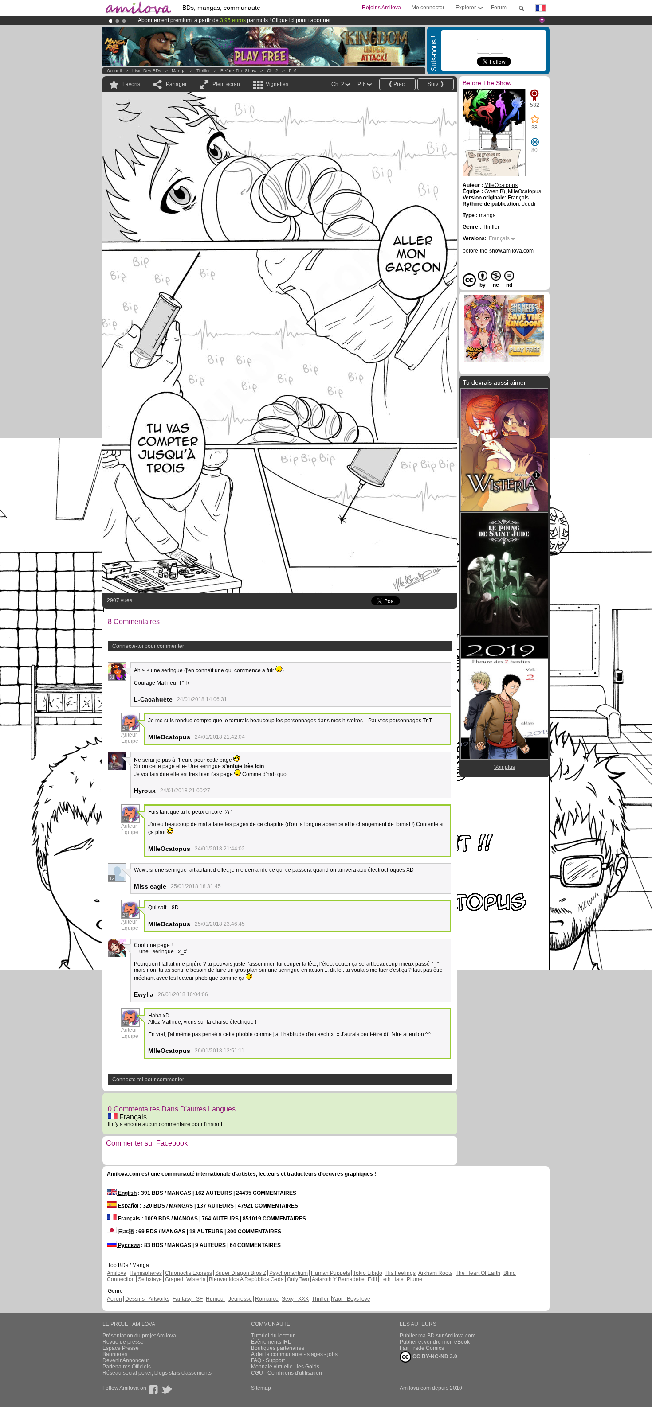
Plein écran (226, 84)
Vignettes (277, 84)
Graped (174, 1279)
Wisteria (196, 1279)
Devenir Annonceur (125, 1360)
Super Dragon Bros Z (240, 1273)
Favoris (131, 84)
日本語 (125, 1231)
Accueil (114, 70)
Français (132, 1117)
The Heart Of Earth (478, 1273)
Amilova (116, 1273)
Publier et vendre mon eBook (435, 1342)
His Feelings (400, 1273)
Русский (128, 1245)
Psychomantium (288, 1273)
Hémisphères (146, 1273)
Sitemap (261, 1388)
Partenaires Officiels (126, 1367)
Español (127, 1206)
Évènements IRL (271, 1342)
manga (179, 70)
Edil (372, 1279)
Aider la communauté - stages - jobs (294, 1354)
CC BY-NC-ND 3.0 (434, 1356)
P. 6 (293, 70)
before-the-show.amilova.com (498, 251)
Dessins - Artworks (147, 1299)
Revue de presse (123, 1342)
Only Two (298, 1279)
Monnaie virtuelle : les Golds (285, 1367)
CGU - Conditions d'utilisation (286, 1373)
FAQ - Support (268, 1360)
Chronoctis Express (188, 1273)
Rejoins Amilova (381, 7)
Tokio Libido (367, 1273)
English (127, 1193)
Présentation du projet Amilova (139, 1336)
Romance (267, 1299)
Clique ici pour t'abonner (301, 20)
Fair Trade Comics (422, 1348)
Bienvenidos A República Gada (246, 1279)
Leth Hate (392, 1279)
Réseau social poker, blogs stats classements (157, 1373)
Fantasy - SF (188, 1299)
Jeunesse (240, 1299)
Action (114, 1299)
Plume (414, 1279)
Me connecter (428, 7)
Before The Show (238, 70)
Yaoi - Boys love (351, 1299)
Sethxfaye (150, 1279)
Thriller (203, 70)
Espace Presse (120, 1348)
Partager (176, 84)
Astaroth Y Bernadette (338, 1279)
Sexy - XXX (295, 1299)
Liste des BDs (146, 70)
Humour (215, 1299)
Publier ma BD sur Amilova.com (437, 1336)
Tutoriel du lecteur (273, 1336)
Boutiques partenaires (277, 1348)
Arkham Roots (435, 1273)
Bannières (114, 1354)
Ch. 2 (272, 70)
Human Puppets (330, 1273)
